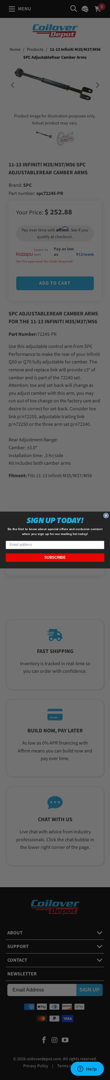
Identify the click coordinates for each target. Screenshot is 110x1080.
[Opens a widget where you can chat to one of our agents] (87, 1069)
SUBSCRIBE (55, 557)
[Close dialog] (106, 515)
